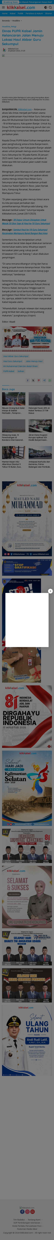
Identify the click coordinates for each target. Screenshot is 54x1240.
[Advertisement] (27, 620)
